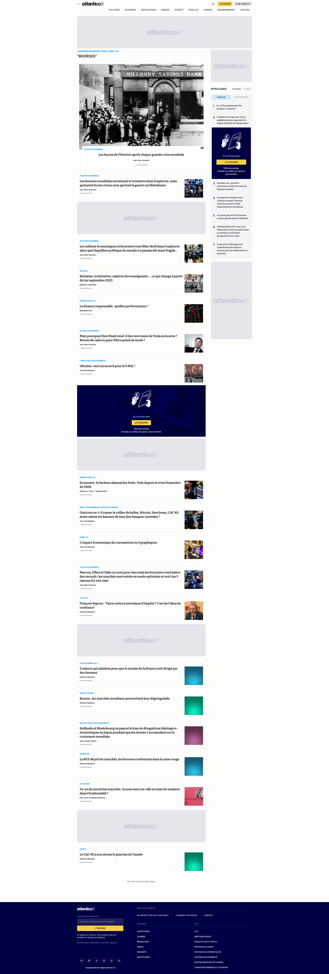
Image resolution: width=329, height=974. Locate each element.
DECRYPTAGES (143, 931)
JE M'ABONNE (225, 4)
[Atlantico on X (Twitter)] (89, 961)
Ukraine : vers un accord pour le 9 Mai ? (107, 366)
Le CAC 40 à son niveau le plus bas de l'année (111, 854)
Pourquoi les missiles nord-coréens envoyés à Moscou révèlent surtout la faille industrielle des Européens (230, 202)
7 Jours (247, 89)
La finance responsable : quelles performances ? (114, 306)
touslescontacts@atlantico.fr (100, 968)
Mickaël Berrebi (86, 310)
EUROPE (165, 9)
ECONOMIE (130, 9)
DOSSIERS (141, 936)
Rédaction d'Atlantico (88, 285)
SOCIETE (179, 9)
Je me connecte (242, 4)
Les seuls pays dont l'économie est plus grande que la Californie (232, 217)
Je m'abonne (141, 422)
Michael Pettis (101, 491)
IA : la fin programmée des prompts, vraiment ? (229, 107)
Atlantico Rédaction (87, 612)
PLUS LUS (221, 97)
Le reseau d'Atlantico (186, 915)
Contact (208, 915)
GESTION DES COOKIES (203, 947)
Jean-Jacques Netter (88, 741)
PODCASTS (141, 952)
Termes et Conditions (96, 937)
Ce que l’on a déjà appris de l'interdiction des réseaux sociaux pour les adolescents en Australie (232, 249)
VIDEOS (140, 947)
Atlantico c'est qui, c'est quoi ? (153, 915)
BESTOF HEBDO (143, 957)
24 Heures (236, 89)
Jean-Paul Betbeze (87, 370)
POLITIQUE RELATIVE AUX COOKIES (208, 962)
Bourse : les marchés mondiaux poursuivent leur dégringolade (125, 698)
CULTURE (244, 9)
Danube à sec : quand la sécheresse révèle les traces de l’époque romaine (232, 186)
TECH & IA (193, 9)
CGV (196, 931)
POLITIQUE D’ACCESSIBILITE (205, 957)
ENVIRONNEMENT (226, 9)
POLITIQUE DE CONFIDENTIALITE (207, 952)
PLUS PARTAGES (241, 97)
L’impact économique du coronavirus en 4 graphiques (118, 542)
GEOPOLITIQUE (148, 9)
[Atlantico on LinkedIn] (104, 961)
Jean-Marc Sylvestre (141, 160)
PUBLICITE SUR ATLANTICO (205, 942)
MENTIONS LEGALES (202, 936)
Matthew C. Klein (86, 491)
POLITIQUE (114, 9)
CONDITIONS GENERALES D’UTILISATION (211, 967)
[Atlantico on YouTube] (119, 961)
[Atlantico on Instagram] (111, 961)
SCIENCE (208, 9)
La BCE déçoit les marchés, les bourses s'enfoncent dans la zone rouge (129, 759)
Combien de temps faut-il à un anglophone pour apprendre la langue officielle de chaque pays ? (233, 120)
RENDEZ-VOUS (143, 942)
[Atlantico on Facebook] (96, 961)
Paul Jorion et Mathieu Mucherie (92, 798)
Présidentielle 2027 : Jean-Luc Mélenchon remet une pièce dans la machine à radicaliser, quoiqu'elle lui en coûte (233, 231)
